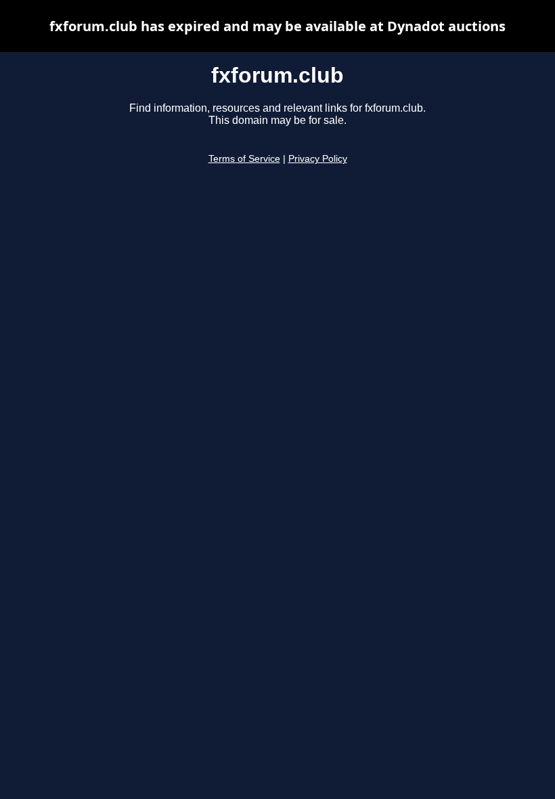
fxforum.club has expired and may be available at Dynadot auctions (277, 26)
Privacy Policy (317, 159)
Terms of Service (244, 159)
